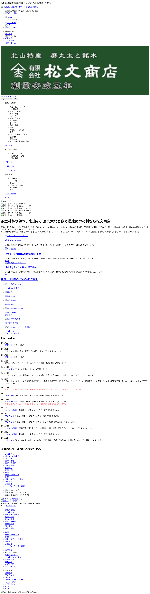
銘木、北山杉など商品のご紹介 (19, 279)
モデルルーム (10, 43)
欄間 (7, 472)
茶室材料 (8, 482)
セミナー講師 (10, 582)
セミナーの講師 (11, 402)
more (7, 247)
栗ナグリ (8, 468)
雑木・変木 (9, 459)
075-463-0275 (11, 506)
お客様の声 (9, 41)
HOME (8, 588)
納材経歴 (8, 38)
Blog (7, 586)
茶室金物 (8, 484)
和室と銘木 (9, 559)
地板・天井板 (10, 463)
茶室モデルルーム (13, 240)
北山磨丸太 (9, 454)
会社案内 (8, 573)
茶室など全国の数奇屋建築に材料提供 (23, 254)
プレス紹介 (9, 369)
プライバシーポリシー (14, 580)
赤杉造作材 (9, 465)
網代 (7, 477)
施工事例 (8, 34)
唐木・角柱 (9, 461)
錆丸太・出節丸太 (12, 456)
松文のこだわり (11, 555)
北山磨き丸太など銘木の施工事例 (21, 267)
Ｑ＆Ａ (7, 577)
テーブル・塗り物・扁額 (15, 486)
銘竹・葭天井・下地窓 (14, 479)
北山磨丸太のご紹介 (13, 557)
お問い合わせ (10, 584)
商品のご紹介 (10, 510)
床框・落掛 (9, 470)
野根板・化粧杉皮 (12, 475)
